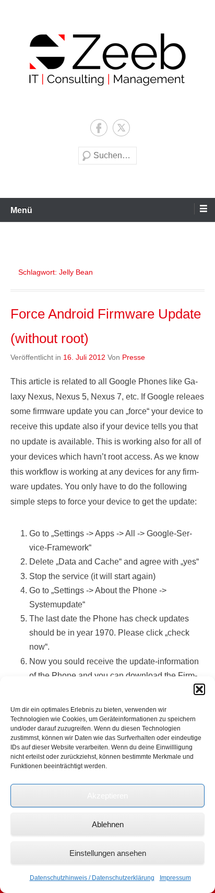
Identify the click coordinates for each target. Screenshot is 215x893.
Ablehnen (108, 824)
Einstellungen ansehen (107, 853)
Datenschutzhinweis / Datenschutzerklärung (92, 878)
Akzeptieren (107, 795)
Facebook (99, 127)
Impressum (175, 878)
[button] (199, 689)
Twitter (121, 127)
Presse (133, 357)
